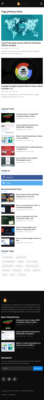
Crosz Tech (21, 275)
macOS (27, 270)
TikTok (12, 275)
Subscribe (37, 368)
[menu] (2, 3)
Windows (19, 266)
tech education (8, 266)
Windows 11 (6, 270)
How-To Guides (32, 262)
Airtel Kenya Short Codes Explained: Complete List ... (29, 148)
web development (32, 266)
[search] (41, 3)
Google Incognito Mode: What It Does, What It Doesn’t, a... (22, 87)
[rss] (14, 379)
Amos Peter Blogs (8, 262)
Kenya (5, 275)
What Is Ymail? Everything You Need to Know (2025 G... (29, 137)
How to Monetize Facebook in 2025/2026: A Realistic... (27, 126)
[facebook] (3, 379)
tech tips (21, 262)
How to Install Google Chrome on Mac (28, 239)
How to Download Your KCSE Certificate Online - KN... (26, 217)
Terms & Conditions (8, 395)
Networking (17, 270)
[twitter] (9, 379)
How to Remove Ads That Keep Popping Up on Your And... (27, 195)
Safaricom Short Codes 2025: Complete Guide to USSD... (27, 115)
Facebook (36, 270)
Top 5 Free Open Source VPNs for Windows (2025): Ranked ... (21, 44)
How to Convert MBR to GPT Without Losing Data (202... (26, 228)
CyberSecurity (21, 257)
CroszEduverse (8, 257)
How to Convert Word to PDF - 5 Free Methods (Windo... (28, 206)
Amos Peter (5, 48)
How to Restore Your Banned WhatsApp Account (26, 159)
